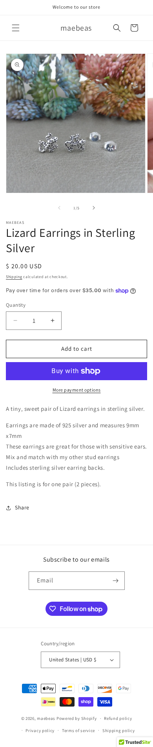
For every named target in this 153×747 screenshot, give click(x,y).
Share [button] (22, 507)
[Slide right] (93, 207)
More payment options (77, 390)
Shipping (14, 276)
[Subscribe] (115, 580)
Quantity (16, 305)
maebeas (46, 718)
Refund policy (118, 718)
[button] (15, 28)
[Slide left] (59, 207)
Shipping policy (118, 730)
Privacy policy (40, 730)
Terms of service (78, 730)
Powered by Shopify (76, 718)
